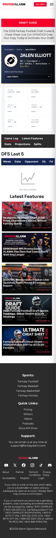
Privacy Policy (47, 474)
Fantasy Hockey (28, 395)
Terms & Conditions (34, 474)
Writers (28, 414)
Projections (22, 144)
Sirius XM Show (28, 428)
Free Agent (9, 49)
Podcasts (28, 423)
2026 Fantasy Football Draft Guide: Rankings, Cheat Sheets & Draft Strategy (26, 313)
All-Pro (40, 4)
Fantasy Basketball (28, 390)
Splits (37, 144)
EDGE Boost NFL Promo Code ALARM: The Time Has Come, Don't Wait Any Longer (25, 251)
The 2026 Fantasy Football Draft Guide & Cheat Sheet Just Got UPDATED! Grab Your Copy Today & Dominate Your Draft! (28, 34)
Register (25, 478)
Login (41, 478)
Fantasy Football (28, 381)
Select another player (13, 72)
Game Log (11, 138)
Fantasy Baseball (28, 386)
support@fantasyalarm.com (28, 445)
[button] (52, 4)
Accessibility (9, 478)
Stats (7, 144)
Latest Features (32, 138)
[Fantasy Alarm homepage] (14, 4)
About (5, 472)
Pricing (28, 409)
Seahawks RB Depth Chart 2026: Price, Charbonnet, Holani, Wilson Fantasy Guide (25, 220)
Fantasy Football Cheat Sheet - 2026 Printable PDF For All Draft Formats (23, 344)
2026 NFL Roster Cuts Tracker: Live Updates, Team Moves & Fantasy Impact (26, 282)
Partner (20, 472)
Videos (28, 418)
